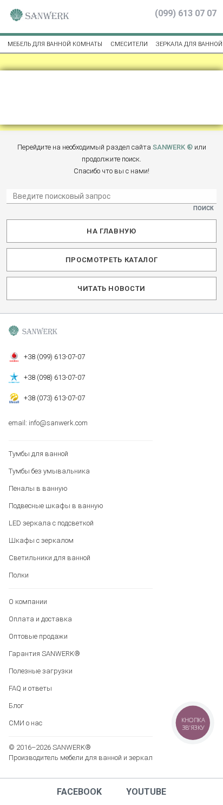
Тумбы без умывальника (49, 471)
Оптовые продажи (38, 636)
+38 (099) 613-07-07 (54, 357)
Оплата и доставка (40, 619)
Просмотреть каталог (111, 260)
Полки (19, 575)
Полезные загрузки (41, 671)
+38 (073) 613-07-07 (54, 398)
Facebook (79, 792)
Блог (16, 706)
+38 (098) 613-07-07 (54, 377)
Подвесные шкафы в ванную (56, 506)
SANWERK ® (173, 147)
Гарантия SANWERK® (44, 654)
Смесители (129, 44)
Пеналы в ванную (38, 488)
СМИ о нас (25, 723)
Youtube (146, 792)
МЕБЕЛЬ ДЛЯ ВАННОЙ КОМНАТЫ (55, 44)
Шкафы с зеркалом (41, 540)
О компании (28, 602)
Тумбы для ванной (38, 454)
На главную (111, 231)
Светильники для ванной (49, 558)
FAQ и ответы (30, 688)
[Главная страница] (39, 16)
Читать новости (111, 288)
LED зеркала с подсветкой (51, 523)
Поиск (203, 208)
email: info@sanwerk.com (48, 423)
